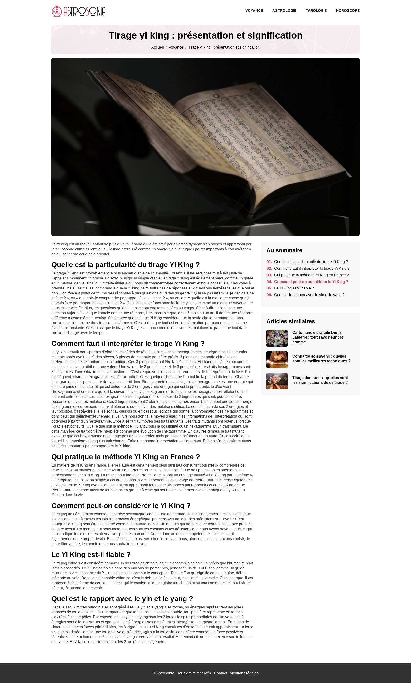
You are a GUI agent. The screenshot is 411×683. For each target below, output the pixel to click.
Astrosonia (165, 673)
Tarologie (316, 10)
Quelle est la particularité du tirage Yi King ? (307, 262)
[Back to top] (398, 670)
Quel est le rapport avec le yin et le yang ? (305, 295)
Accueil (157, 47)
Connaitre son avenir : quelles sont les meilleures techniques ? (321, 358)
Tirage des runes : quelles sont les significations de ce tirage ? (320, 380)
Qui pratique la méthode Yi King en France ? (307, 275)
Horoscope (348, 10)
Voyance (254, 10)
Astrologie (284, 10)
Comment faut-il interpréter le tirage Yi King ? (308, 268)
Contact (220, 673)
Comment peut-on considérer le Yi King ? (307, 282)
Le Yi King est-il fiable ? (290, 288)
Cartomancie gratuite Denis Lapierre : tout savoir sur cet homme (317, 337)
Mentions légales (244, 673)
